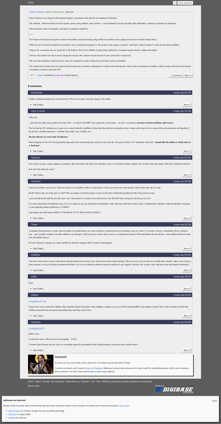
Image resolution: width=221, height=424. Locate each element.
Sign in (89, 368)
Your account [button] (185, 3)
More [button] (187, 75)
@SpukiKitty (34, 301)
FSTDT (31, 2)
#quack (49, 12)
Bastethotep (36, 92)
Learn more (124, 405)
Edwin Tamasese (37, 12)
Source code (33, 385)
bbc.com (70, 12)
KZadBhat (35, 254)
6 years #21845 (182, 322)
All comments (57, 381)
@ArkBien (33, 328)
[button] (175, 3)
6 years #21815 (182, 295)
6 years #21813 (182, 276)
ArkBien (34, 295)
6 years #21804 (182, 254)
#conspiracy (58, 12)
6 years (58, 75)
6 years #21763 (182, 157)
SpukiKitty (36, 181)
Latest (38, 381)
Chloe (34, 276)
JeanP (40, 75)
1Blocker (12, 414)
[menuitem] (185, 3)
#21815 (41, 328)
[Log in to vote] (33, 75)
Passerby (35, 157)
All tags (46, 381)
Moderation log (72, 381)
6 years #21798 (182, 224)
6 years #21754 (182, 111)
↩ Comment (176, 75)
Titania (34, 224)
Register (98, 368)
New (98, 381)
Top (92, 381)
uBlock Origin (14, 411)
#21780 (43, 301)
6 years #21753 (182, 92)
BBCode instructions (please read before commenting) (127, 381)
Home (30, 381)
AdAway (11, 418)
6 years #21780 (182, 181)
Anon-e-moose (38, 111)
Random (85, 381)
